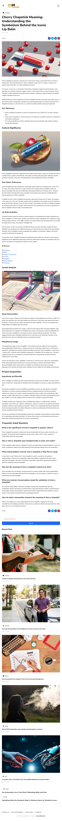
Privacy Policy (29, 812)
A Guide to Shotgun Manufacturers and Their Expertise (19, 579)
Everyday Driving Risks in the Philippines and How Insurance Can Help (23, 629)
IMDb (5, 252)
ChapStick (6, 258)
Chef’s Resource (8, 261)
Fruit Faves (7, 250)
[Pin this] (58, 38)
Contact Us (38, 812)
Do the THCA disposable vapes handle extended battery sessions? (22, 729)
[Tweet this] (52, 38)
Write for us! (5, 812)
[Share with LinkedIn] (55, 38)
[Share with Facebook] (49, 38)
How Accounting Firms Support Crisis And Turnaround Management (23, 679)
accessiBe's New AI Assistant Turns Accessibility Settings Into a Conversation (25, 779)
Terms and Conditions (17, 812)
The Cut (6, 256)
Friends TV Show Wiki (10, 254)
